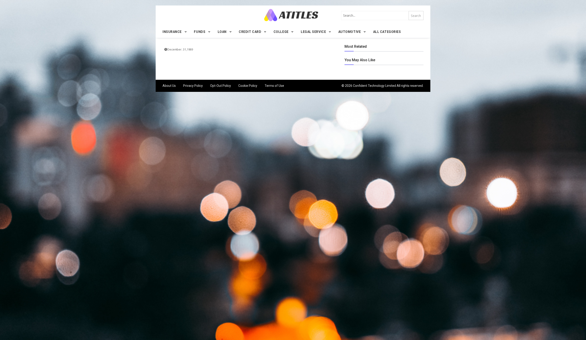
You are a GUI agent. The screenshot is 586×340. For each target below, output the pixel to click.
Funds (199, 32)
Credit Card (250, 32)
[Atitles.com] (291, 15)
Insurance (172, 32)
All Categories (387, 32)
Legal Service (313, 32)
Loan (222, 32)
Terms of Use (274, 86)
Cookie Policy (247, 86)
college (281, 32)
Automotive (349, 32)
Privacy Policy (193, 86)
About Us (169, 86)
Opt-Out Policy (220, 86)
